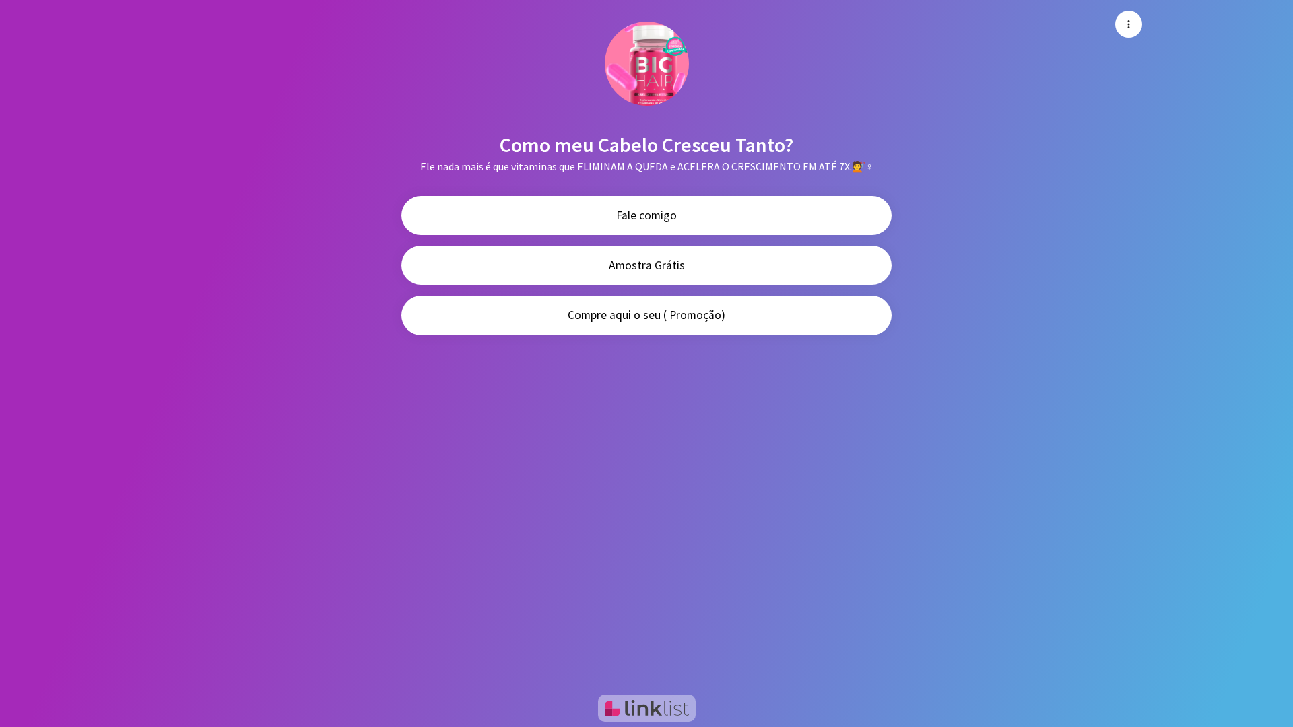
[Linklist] (647, 708)
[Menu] (1128, 24)
